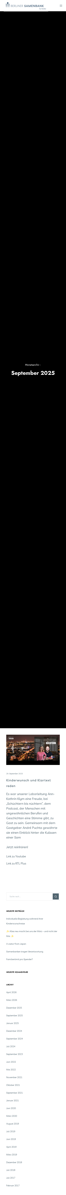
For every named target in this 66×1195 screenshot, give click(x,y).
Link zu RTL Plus (16, 863)
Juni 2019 (11, 1139)
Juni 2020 (11, 1108)
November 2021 (14, 1077)
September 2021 (14, 1092)
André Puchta (32, 828)
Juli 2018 (10, 1170)
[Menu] (60, 5)
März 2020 (11, 1115)
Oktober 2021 (13, 1085)
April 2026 (11, 992)
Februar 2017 (13, 1185)
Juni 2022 (11, 1061)
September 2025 (14, 1015)
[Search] (56, 896)
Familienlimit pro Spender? (19, 959)
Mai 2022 (11, 1069)
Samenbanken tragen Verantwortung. (24, 951)
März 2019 (11, 1154)
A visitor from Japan (16, 943)
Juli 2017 (10, 1177)
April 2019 (11, 1146)
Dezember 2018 (14, 1162)
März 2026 (11, 1000)
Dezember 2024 (14, 1030)
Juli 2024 (10, 1046)
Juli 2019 (10, 1131)
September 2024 (14, 1038)
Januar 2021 (12, 1100)
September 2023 (14, 1054)
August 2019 (12, 1123)
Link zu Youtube (16, 856)
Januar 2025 (12, 1023)
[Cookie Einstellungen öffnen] (5, 1191)
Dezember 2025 (14, 1007)
